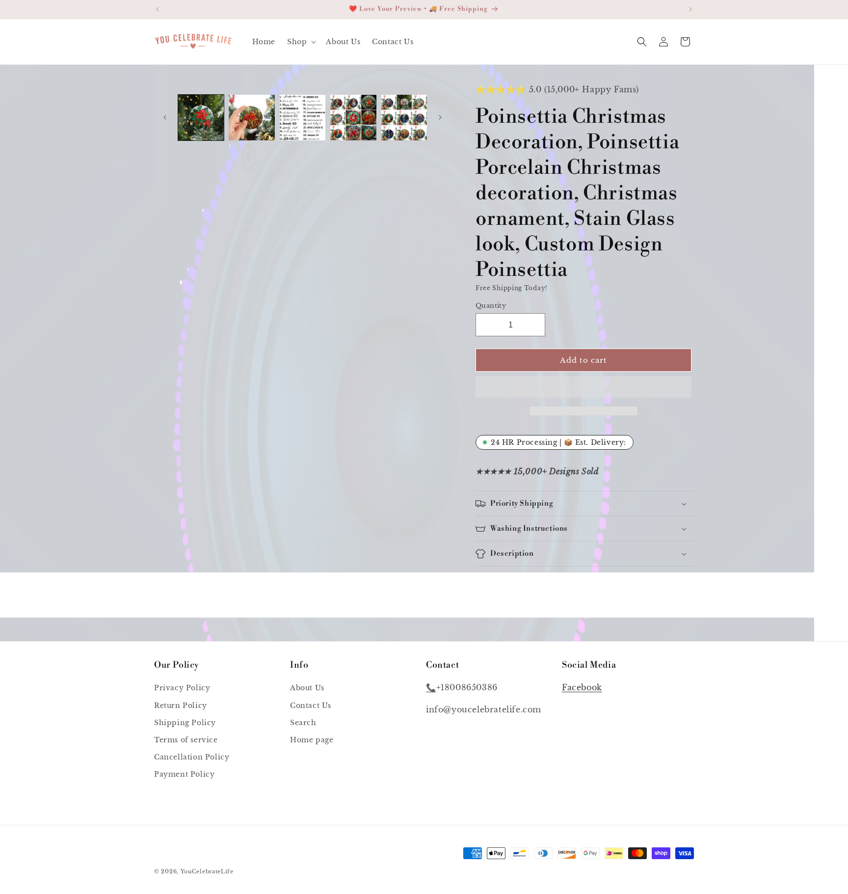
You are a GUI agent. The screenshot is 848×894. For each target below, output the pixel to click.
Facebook (582, 687)
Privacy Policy (182, 687)
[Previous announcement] (157, 9)
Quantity (491, 305)
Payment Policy (184, 774)
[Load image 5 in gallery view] (404, 117)
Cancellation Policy (191, 757)
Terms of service (186, 739)
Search (303, 722)
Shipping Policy (185, 722)
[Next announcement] (690, 9)
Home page (311, 739)
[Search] (642, 42)
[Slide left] (165, 117)
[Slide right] (440, 117)
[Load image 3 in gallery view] (302, 117)
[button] (583, 387)
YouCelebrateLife (207, 871)
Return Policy (180, 705)
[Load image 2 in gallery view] (251, 117)
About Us (307, 687)
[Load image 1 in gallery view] (201, 117)
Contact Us (310, 705)
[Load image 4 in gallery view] (353, 117)
